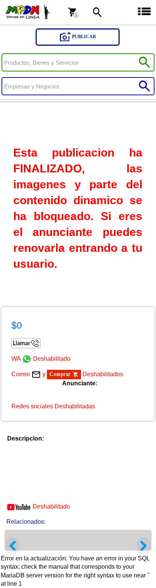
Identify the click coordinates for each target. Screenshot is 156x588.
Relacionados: (25, 521)
